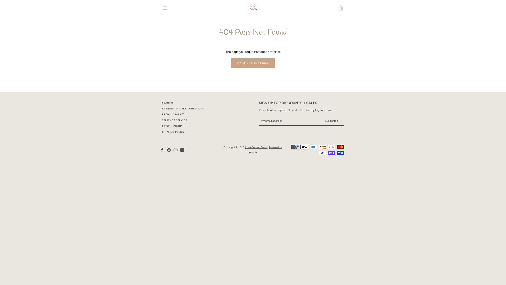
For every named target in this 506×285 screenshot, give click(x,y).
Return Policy (172, 126)
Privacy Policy (173, 114)
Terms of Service (174, 120)
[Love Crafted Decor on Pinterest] (169, 150)
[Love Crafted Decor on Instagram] (175, 150)
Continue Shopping (253, 63)
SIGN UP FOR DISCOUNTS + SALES (288, 103)
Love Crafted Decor (256, 147)
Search (167, 102)
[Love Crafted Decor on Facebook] (162, 150)
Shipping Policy (173, 132)
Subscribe (332, 121)
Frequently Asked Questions (183, 108)
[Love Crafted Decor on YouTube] (182, 150)
